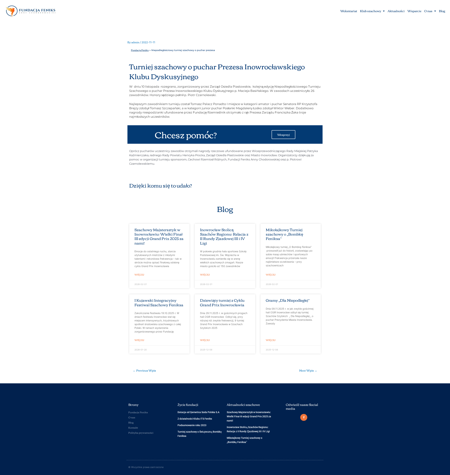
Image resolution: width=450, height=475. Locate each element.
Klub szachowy (370, 11)
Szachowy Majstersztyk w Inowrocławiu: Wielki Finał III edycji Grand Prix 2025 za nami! (159, 236)
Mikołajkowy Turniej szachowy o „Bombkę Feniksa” (284, 234)
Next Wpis (308, 370)
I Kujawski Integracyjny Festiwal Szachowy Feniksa (158, 302)
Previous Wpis (144, 370)
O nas (428, 11)
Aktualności (396, 11)
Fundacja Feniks (140, 50)
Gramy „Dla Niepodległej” (288, 300)
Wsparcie (414, 11)
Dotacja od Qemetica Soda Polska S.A (198, 412)
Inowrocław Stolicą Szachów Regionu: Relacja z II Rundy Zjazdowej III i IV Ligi (224, 236)
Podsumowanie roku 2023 (192, 425)
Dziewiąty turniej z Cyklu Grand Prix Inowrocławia (222, 302)
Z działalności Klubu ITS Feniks (195, 418)
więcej (139, 274)
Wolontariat (348, 11)
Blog (442, 11)
